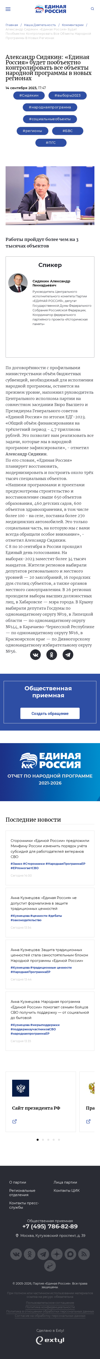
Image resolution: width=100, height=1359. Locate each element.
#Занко (16, 864)
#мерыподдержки (45, 1025)
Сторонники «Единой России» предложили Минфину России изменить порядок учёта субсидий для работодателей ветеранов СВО (50, 849)
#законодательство (26, 920)
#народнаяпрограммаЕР (30, 1033)
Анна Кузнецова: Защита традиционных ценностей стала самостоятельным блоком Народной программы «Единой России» (49, 955)
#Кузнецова (20, 916)
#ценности (39, 916)
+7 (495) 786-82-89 (50, 1226)
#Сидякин (29, 95)
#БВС (68, 131)
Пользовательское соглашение (50, 1303)
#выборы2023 (68, 95)
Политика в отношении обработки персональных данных (50, 1311)
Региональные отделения (22, 1192)
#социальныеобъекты (50, 119)
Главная (12, 25)
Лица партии (65, 1182)
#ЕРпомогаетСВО (25, 868)
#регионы (32, 131)
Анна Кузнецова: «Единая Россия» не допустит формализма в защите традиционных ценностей (44, 903)
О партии (17, 1182)
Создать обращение (50, 713)
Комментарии (73, 25)
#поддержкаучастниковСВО (33, 1029)
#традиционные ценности (51, 967)
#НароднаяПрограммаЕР (65, 864)
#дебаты (55, 916)
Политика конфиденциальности (50, 1307)
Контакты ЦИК (67, 1190)
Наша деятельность (40, 25)
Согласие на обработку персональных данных (50, 1316)
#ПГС (51, 142)
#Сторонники (34, 864)
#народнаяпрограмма (50, 107)
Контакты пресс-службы (24, 1205)
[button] (38, 1140)
